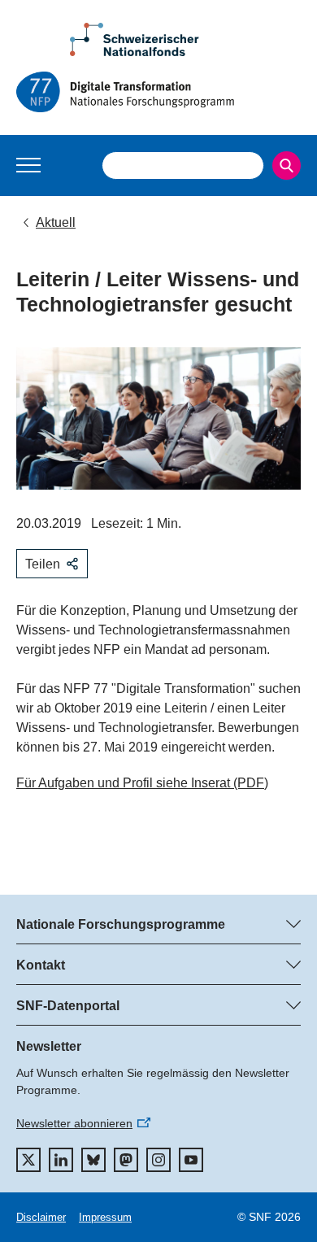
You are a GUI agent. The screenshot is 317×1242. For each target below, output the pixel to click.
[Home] (158, 92)
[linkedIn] (61, 1160)
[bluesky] (93, 1160)
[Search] (286, 165)
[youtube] (191, 1160)
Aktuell (56, 222)
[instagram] (158, 1160)
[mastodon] (126, 1160)
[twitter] (28, 1160)
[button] (28, 165)
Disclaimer (41, 1217)
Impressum (105, 1217)
